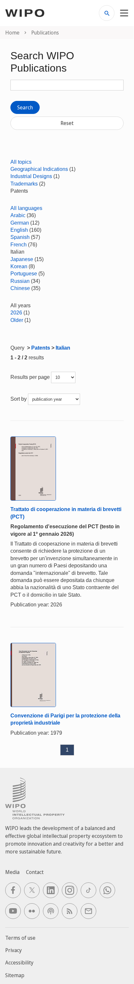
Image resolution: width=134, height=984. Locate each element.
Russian (20, 281)
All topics (21, 162)
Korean (18, 266)
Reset (67, 123)
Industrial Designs (31, 176)
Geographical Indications (39, 169)
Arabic (17, 215)
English (19, 230)
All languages (26, 208)
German (19, 223)
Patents (40, 348)
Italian (63, 348)
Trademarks (24, 184)
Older (16, 320)
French (18, 244)
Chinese (20, 288)
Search (25, 107)
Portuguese (23, 273)
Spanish (20, 237)
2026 (16, 312)
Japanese (21, 259)
